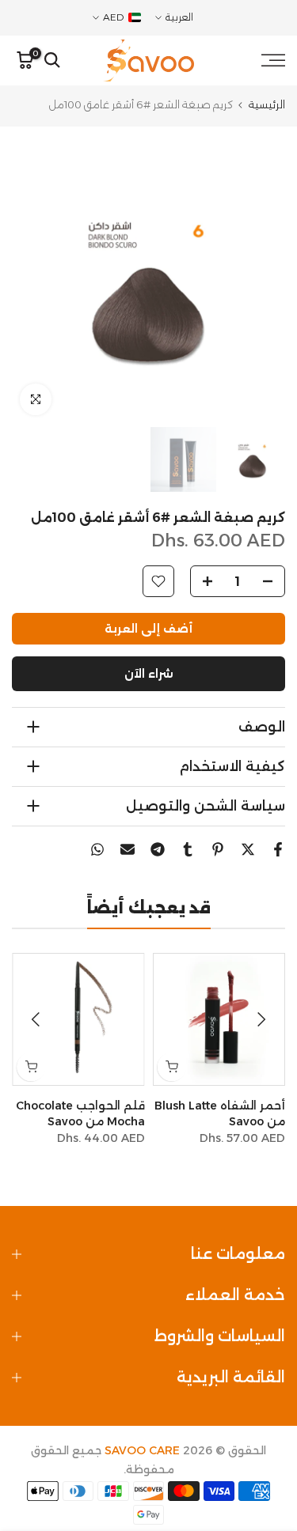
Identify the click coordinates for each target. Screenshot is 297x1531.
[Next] (37, 1019)
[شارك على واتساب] (97, 849)
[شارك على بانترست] (218, 849)
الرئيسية (267, 105)
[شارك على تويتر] (248, 849)
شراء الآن (148, 674)
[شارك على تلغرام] (157, 849)
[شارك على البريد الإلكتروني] (127, 849)
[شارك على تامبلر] (188, 849)
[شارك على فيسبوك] (278, 849)
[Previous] (259, 1019)
